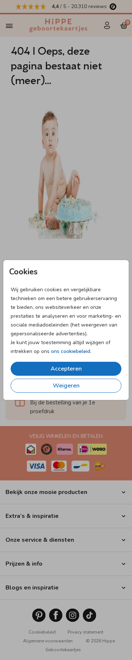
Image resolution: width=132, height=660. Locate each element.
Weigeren (66, 386)
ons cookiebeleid (70, 351)
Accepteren (66, 369)
